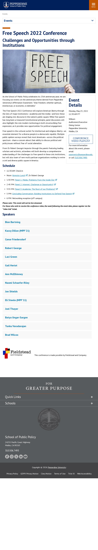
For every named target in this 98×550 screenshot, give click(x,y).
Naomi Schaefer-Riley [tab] (17, 282)
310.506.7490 (81, 157)
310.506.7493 (12, 450)
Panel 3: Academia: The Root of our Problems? (35, 189)
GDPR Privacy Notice (29, 473)
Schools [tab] (10, 403)
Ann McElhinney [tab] (14, 274)
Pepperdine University (57, 467)
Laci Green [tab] (11, 256)
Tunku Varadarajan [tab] (15, 326)
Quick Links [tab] (13, 397)
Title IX (71, 473)
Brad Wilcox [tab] (11, 334)
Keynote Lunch (18, 175)
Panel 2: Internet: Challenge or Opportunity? (34, 184)
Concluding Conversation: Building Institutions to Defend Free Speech (42, 193)
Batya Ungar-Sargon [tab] (16, 317)
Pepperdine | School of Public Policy (12, 3)
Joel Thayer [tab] (11, 308)
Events (8, 20)
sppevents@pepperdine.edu (80, 154)
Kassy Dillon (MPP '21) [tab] (17, 230)
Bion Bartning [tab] (12, 222)
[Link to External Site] (49, 388)
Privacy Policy (12, 473)
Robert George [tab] (13, 248)
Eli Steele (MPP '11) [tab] (16, 300)
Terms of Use (59, 473)
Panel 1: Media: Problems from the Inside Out (34, 180)
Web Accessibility (84, 473)
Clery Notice (46, 473)
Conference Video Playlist (80, 139)
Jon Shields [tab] (11, 291)
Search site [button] (52, 4)
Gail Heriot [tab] (11, 265)
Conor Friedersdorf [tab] (15, 239)
